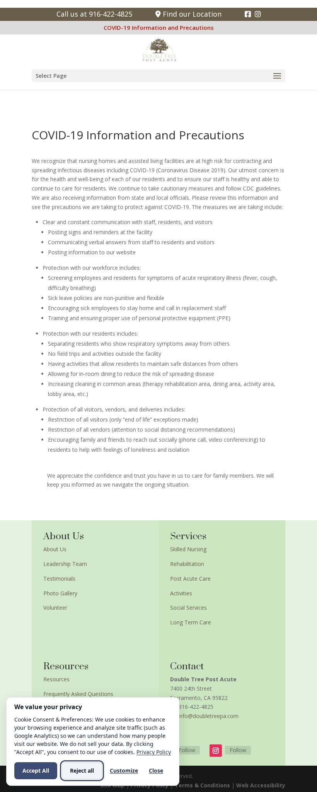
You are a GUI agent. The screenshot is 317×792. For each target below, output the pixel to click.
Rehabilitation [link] (187, 563)
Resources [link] (56, 679)
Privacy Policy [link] (153, 752)
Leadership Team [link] (65, 563)
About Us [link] (54, 549)
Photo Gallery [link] (60, 593)
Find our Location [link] (191, 14)
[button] (158, 75)
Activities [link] (181, 593)
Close (156, 770)
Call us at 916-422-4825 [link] (94, 14)
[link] (248, 14)
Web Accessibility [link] (260, 785)
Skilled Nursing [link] (188, 549)
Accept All (35, 770)
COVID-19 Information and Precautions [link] (159, 27)
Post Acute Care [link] (190, 578)
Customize (124, 770)
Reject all (82, 770)
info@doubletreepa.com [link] (208, 716)
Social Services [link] (188, 607)
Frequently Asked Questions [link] (78, 694)
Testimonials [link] (59, 578)
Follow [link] (187, 750)
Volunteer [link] (55, 607)
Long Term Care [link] (190, 622)
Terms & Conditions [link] (202, 785)
